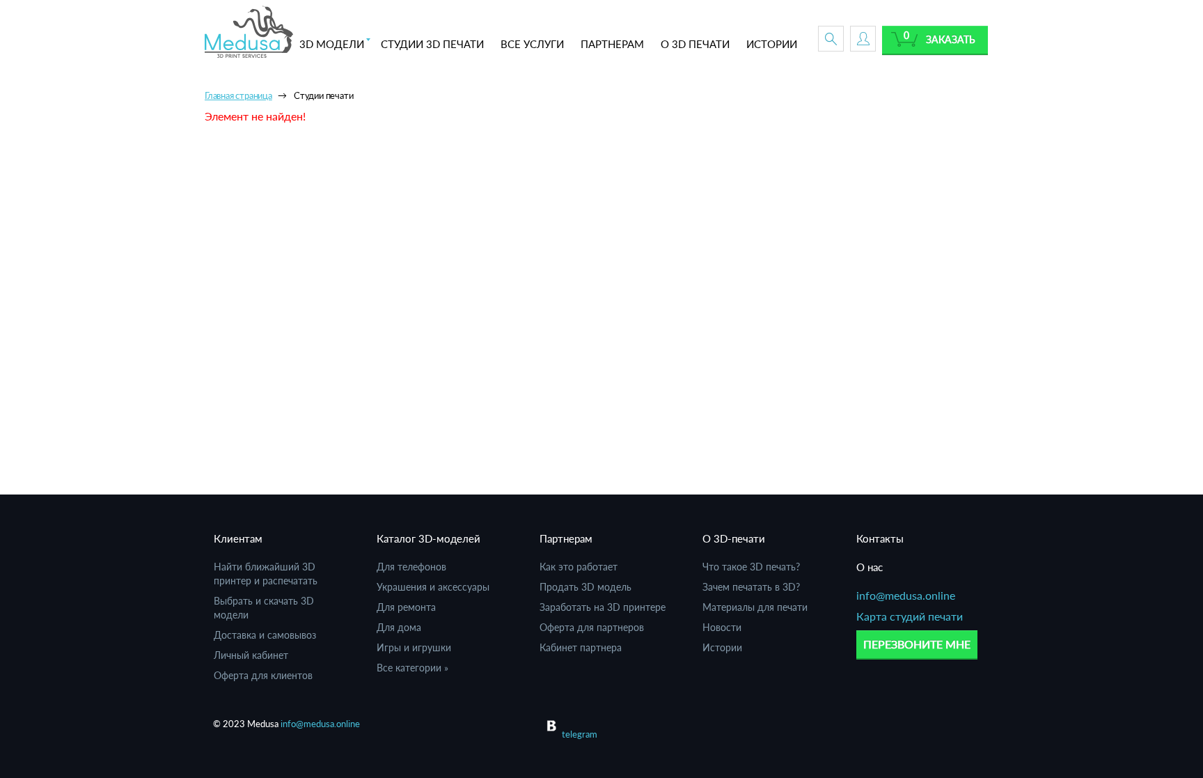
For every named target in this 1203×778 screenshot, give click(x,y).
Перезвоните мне (916, 644)
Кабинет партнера (581, 647)
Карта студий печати (909, 616)
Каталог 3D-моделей (428, 538)
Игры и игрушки (414, 647)
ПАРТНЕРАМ (612, 44)
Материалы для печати (755, 607)
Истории (722, 647)
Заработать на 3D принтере (603, 607)
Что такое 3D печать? (751, 567)
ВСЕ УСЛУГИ (532, 44)
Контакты (880, 538)
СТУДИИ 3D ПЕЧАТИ (432, 44)
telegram (579, 734)
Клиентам (238, 538)
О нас (869, 567)
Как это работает (579, 567)
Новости (721, 627)
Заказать (950, 39)
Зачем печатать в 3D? (751, 587)
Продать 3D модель (585, 587)
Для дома (399, 627)
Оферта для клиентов (263, 675)
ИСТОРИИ (771, 44)
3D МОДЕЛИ (331, 44)
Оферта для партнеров (592, 627)
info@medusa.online (905, 595)
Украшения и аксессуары (433, 587)
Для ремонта (406, 607)
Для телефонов (411, 567)
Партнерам (566, 538)
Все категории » (412, 668)
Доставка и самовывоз (265, 635)
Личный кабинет (251, 655)
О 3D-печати (733, 538)
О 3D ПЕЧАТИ (695, 44)
